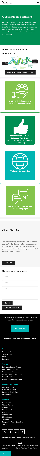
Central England (8, 387)
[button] (37, 2)
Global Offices (7, 405)
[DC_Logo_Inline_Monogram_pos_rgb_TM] (7, 2)
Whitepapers (7, 354)
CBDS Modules (7, 377)
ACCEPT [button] (5, 453)
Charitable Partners (9, 410)
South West (6, 394)
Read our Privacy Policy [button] (29, 448)
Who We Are (7, 415)
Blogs (4, 357)
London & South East (10, 392)
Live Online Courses (10, 369)
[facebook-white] (10, 432)
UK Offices (6, 402)
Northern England (9, 390)
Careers (5, 407)
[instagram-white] (22, 432)
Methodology (7, 417)
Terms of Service (18, 338)
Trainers (5, 419)
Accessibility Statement (29, 338)
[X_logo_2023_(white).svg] (4, 432)
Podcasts (5, 359)
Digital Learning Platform (12, 379)
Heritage (5, 412)
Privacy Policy (8, 338)
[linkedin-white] (16, 432)
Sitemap (5, 424)
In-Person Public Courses (11, 367)
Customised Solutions (10, 372)
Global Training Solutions (12, 374)
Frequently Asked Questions (12, 422)
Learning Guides (8, 352)
